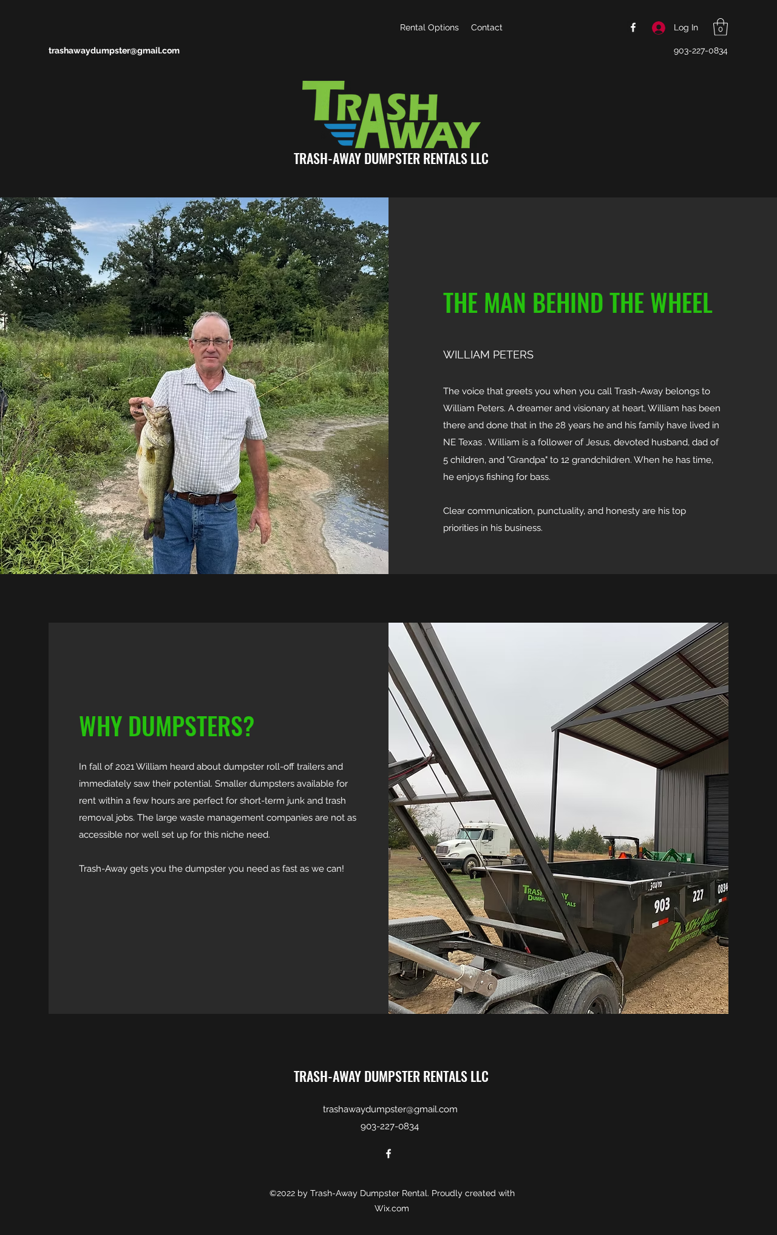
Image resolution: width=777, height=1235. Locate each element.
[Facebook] (633, 27)
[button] (720, 27)
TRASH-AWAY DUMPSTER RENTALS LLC (391, 158)
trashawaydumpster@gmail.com (114, 50)
